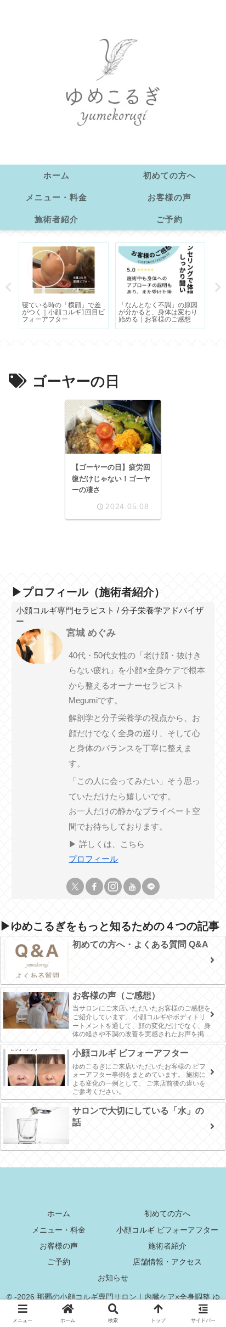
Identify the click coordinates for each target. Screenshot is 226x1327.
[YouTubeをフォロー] (132, 886)
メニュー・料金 (59, 1230)
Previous (8, 287)
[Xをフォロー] (75, 886)
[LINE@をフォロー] (151, 886)
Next (217, 287)
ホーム (58, 1213)
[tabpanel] (64, 285)
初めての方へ (167, 1213)
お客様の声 (58, 1245)
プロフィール (93, 858)
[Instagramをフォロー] (113, 886)
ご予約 (58, 1261)
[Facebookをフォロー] (94, 886)
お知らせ (113, 1277)
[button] (200, 1308)
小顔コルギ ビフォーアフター (167, 1230)
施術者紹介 (167, 1245)
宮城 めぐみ (91, 633)
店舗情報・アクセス (167, 1261)
